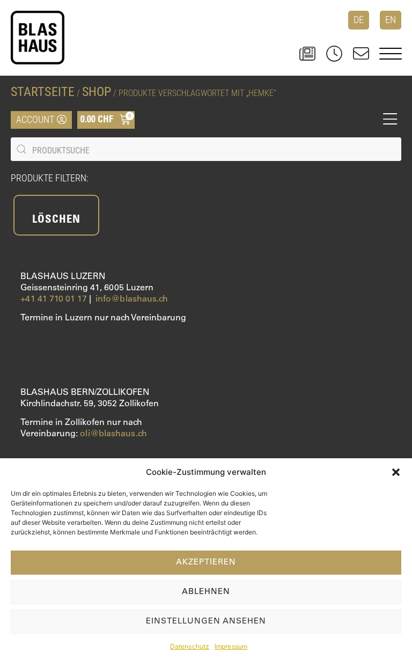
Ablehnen (206, 592)
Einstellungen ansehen (206, 622)
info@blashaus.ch (131, 299)
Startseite (43, 91)
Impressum (231, 646)
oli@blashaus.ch (113, 434)
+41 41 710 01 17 (53, 299)
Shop (96, 91)
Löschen (56, 220)
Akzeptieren (206, 563)
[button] (396, 472)
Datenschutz (189, 646)
